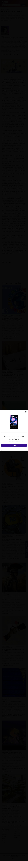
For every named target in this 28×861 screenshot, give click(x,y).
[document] (14, 430)
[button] (26, 412)
